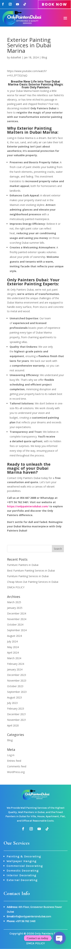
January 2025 (14, 608)
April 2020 (13, 725)
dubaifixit (16, 57)
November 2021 (16, 720)
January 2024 (14, 669)
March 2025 (14, 602)
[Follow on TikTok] (25, 4)
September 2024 (17, 630)
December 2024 (16, 613)
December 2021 (16, 714)
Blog (44, 57)
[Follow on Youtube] (17, 4)
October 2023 (15, 686)
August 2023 (14, 697)
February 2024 (15, 664)
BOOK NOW (54, 4)
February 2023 (15, 708)
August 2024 (14, 636)
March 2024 (14, 658)
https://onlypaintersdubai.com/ (28, 506)
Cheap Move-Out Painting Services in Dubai (32, 582)
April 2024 (13, 652)
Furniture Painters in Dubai (22, 565)
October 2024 (15, 624)
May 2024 (13, 647)
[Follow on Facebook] (3, 4)
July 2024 (12, 641)
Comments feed (16, 766)
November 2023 (16, 680)
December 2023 (16, 675)
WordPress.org (16, 772)
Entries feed (14, 760)
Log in (10, 755)
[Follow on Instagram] (10, 4)
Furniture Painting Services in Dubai (28, 576)
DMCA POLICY (15, 587)
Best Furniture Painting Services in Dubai (31, 570)
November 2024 (16, 619)
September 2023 (17, 692)
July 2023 (12, 703)
